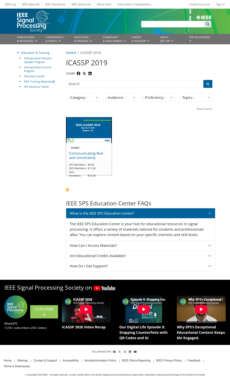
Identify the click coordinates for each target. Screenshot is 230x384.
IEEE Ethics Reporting (136, 360)
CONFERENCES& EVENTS (54, 39)
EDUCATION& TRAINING (81, 39)
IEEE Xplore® (30, 4)
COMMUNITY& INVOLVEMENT (113, 39)
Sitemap (22, 360)
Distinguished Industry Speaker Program (38, 60)
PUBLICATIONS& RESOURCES (26, 39)
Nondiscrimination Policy (100, 360)
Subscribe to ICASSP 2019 (67, 189)
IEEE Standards (55, 4)
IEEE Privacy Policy (169, 360)
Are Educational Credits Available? (98, 255)
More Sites (104, 4)
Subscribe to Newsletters (134, 4)
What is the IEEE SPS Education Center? (102, 213)
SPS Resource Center (36, 86)
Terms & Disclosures (17, 366)
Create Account (199, 4)
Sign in (220, 4)
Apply (207, 24)
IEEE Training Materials (38, 81)
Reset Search (204, 109)
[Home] (33, 13)
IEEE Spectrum (81, 4)
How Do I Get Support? (89, 266)
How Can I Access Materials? (93, 245)
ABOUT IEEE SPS (165, 39)
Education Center (34, 76)
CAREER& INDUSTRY (139, 39)
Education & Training (35, 53)
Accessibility (71, 360)
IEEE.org (10, 4)
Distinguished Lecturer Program (38, 69)
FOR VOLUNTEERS (199, 37)
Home (71, 52)
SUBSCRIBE (44, 309)
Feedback (194, 360)
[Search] (207, 84)
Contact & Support (45, 360)
